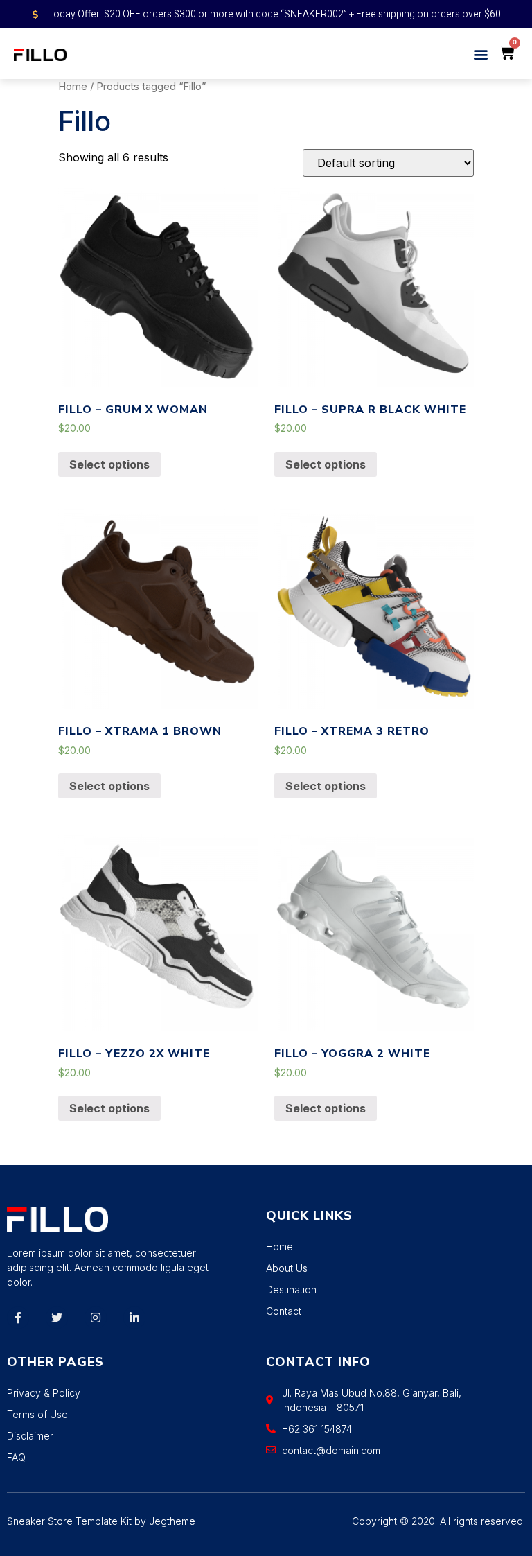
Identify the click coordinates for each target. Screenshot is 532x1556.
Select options (109, 464)
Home (72, 86)
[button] (481, 53)
